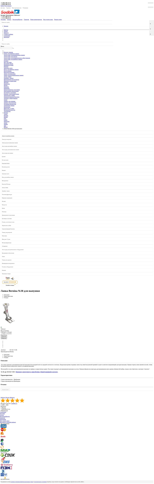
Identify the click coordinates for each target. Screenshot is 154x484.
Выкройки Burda (8, 63)
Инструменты (7, 71)
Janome (6, 124)
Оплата (9, 19)
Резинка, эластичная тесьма (11, 94)
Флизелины (7, 107)
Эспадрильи (7, 111)
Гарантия (8, 7)
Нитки (5, 85)
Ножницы (6, 88)
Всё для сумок (8, 62)
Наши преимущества (16, 7)
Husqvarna (6, 121)
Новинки (6, 87)
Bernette (6, 115)
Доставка (3, 7)
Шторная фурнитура (9, 110)
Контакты (6, 37)
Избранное (3, 338)
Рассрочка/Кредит (17, 19)
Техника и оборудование (10, 98)
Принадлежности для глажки (12, 89)
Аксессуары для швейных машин (13, 59)
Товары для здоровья (9, 101)
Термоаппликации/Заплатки (11, 97)
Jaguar (5, 123)
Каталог (6, 26)
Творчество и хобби (9, 95)
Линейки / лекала (8, 78)
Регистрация (7, 5)
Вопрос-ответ (58, 19)
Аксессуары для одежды (10, 56)
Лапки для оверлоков (9, 74)
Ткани (5, 100)
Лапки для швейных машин (8, 135)
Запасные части (8, 68)
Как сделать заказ (48, 19)
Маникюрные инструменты (11, 79)
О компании (25, 7)
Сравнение (3, 336)
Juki (5, 125)
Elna (5, 118)
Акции (6, 31)
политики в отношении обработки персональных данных (22, 481)
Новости (6, 33)
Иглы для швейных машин (11, 69)
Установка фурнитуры (10, 104)
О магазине (7, 35)
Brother (6, 117)
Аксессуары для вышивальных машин (14, 55)
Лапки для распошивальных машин (13, 75)
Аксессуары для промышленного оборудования (17, 58)
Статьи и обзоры (8, 34)
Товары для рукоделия (10, 102)
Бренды (6, 30)
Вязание (6, 66)
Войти (2, 5)
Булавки (6, 61)
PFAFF (6, 127)
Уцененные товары (9, 105)
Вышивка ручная (8, 65)
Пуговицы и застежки (10, 92)
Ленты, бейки (7, 76)
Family (5, 120)
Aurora (5, 114)
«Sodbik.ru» (14, 403)
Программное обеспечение (11, 91)
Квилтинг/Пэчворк (9, 72)
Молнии (6, 82)
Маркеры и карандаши (10, 81)
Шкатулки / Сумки (9, 108)
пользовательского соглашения (40, 481)
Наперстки (7, 84)
